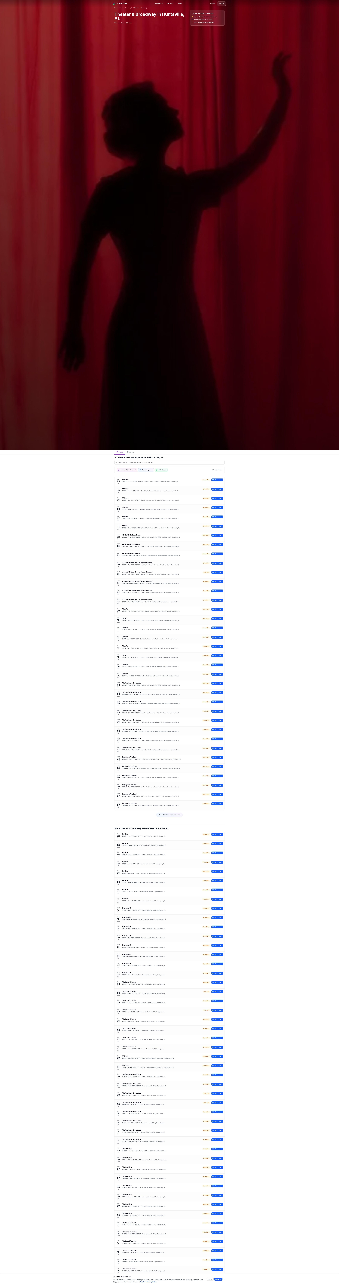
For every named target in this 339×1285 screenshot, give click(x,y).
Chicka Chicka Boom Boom (131, 535)
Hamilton (125, 834)
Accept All (218, 1279)
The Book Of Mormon (129, 1222)
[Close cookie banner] (224, 1279)
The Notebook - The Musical (131, 683)
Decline (210, 1279)
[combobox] (169, 462)
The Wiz (125, 609)
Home (116, 8)
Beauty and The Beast (129, 757)
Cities (121, 8)
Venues (131, 452)
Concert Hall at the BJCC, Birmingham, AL (153, 836)
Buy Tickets (218, 480)
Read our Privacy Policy (148, 1282)
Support (212, 3)
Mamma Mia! (126, 908)
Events (121, 452)
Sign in (221, 3)
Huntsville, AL (128, 8)
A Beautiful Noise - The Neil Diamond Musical (137, 563)
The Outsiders (127, 1148)
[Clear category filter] (136, 470)
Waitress (125, 479)
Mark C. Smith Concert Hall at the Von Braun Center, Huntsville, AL (159, 481)
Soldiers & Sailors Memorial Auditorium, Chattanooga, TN (157, 1058)
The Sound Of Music (129, 982)
